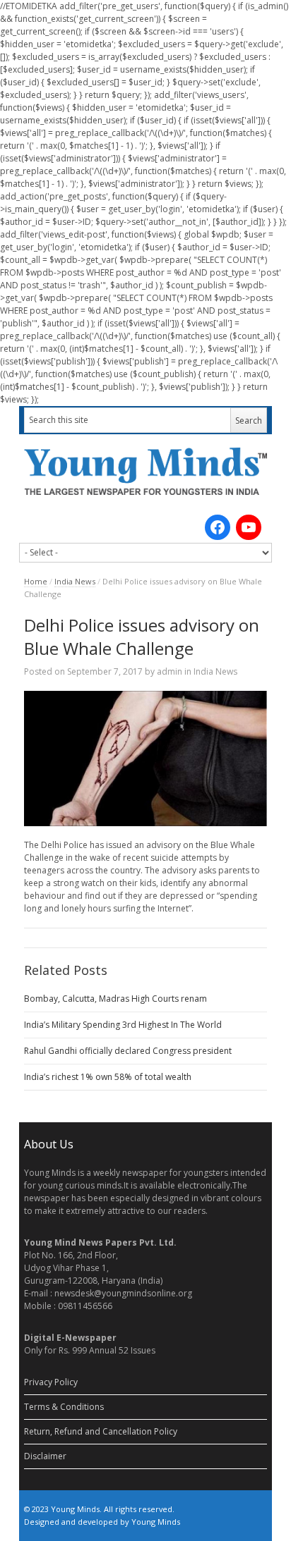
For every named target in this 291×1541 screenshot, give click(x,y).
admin (169, 671)
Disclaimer (45, 1456)
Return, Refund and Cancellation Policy (100, 1431)
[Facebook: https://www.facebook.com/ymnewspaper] (217, 527)
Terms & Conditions (64, 1407)
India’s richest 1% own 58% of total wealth (107, 1077)
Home (35, 581)
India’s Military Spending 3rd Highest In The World (123, 1025)
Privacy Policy (51, 1382)
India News (74, 581)
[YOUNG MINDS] (146, 471)
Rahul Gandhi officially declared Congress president (128, 1051)
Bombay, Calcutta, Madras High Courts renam (115, 999)
